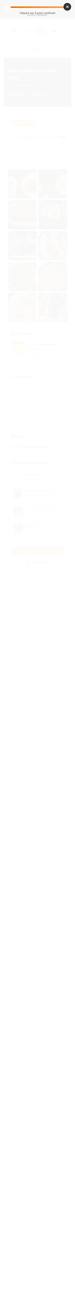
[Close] (67, 7)
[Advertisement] (37, 60)
